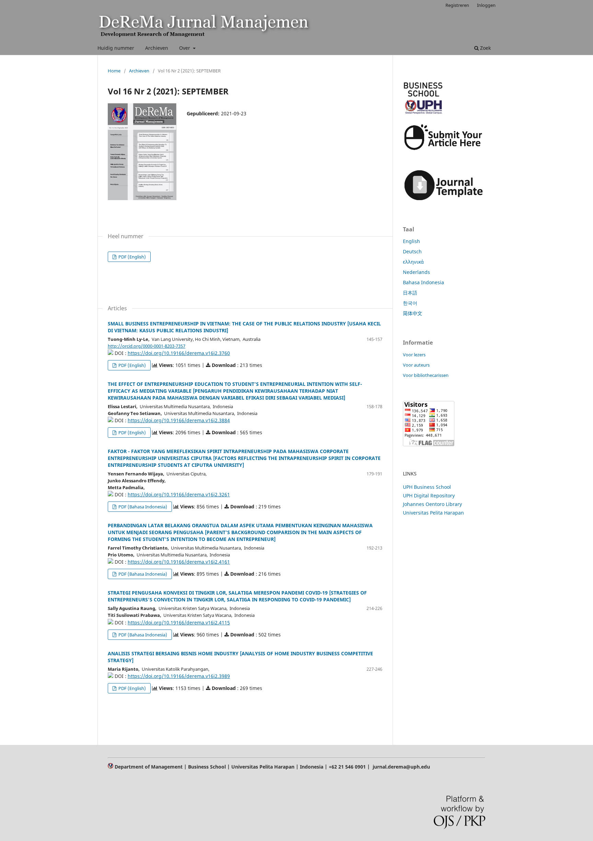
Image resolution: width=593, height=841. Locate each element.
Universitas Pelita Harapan (433, 512)
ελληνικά (413, 261)
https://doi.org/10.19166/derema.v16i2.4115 (179, 622)
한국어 (410, 303)
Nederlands (416, 272)
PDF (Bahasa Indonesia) (142, 507)
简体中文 (412, 313)
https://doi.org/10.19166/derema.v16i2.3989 (179, 676)
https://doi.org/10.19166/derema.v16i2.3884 (179, 420)
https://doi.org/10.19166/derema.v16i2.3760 (179, 353)
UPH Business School (427, 487)
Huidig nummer (115, 48)
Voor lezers (414, 355)
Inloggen (486, 5)
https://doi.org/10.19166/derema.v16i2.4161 (179, 561)
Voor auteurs (416, 365)
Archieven (156, 48)
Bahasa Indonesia (423, 282)
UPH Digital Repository (429, 495)
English (411, 241)
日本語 (410, 292)
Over (185, 48)
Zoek (485, 48)
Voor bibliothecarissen (426, 375)
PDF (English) (131, 257)
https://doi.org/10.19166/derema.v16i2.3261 (179, 494)
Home (114, 71)
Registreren (457, 5)
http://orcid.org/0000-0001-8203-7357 (146, 346)
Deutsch (412, 251)
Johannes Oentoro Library (432, 504)
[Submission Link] (444, 150)
